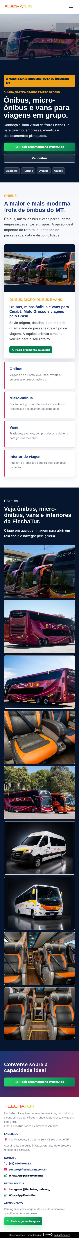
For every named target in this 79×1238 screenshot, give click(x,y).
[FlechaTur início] (26, 7)
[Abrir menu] (71, 7)
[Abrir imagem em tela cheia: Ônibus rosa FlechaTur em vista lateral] (39, 682)
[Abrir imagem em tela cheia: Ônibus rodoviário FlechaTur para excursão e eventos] (39, 792)
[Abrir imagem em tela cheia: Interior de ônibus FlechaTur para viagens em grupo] (39, 1013)
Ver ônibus (39, 158)
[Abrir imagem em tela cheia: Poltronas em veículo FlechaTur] (39, 958)
